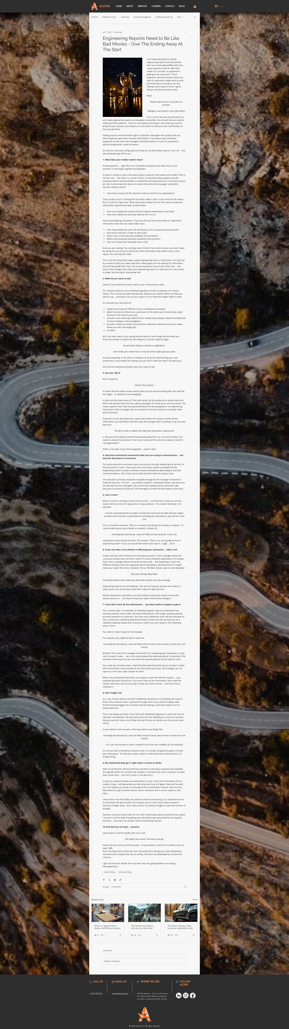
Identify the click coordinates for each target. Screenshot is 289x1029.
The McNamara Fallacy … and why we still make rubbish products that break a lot (144, 927)
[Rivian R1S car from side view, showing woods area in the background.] (181, 913)
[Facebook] (193, 995)
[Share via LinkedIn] (115, 880)
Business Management (142, 17)
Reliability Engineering (164, 17)
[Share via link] (120, 880)
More (179, 17)
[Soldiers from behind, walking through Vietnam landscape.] (144, 913)
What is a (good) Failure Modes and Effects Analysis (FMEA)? (107, 927)
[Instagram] (186, 995)
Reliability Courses (109, 17)
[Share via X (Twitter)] (109, 880)
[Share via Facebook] (104, 880)
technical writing (125, 872)
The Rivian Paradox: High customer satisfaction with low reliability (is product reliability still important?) (180, 927)
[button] (194, 6)
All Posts (94, 17)
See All (195, 899)
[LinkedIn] (179, 995)
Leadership (125, 17)
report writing (109, 872)
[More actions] (185, 32)
